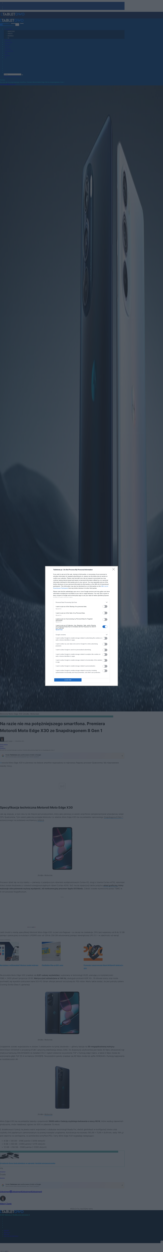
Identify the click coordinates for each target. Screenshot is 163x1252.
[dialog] (81, 626)
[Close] (114, 570)
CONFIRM (67, 680)
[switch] (104, 606)
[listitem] (81, 602)
